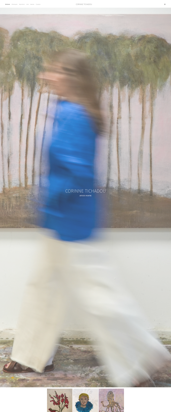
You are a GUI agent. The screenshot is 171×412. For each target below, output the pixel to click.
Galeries (32, 4)
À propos (38, 4)
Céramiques (14, 4)
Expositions (22, 4)
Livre (27, 4)
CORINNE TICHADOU (84, 4)
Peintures (7, 4)
